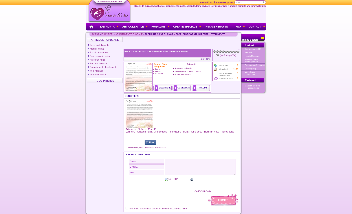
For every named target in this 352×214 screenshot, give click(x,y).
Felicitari (248, 52)
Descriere (164, 88)
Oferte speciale (185, 26)
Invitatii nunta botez (192, 131)
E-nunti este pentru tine (110, 1)
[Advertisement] (182, 42)
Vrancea (159, 73)
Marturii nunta (97, 49)
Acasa (95, 34)
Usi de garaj (250, 69)
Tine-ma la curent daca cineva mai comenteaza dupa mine (158, 208)
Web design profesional (250, 73)
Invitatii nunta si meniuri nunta (188, 71)
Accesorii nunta (145, 131)
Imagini (203, 88)
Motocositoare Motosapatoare (251, 60)
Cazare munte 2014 (254, 49)
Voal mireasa (96, 71)
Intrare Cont (206, 2)
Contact (255, 26)
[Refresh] (192, 180)
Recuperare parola (224, 2)
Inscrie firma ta (216, 26)
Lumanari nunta (98, 74)
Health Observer (252, 56)
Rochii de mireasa (99, 52)
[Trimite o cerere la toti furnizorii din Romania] (253, 40)
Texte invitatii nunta (99, 45)
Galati (157, 71)
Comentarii (183, 88)
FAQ (238, 26)
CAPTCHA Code (203, 191)
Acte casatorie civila (100, 56)
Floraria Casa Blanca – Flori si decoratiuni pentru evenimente (156, 51)
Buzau (158, 69)
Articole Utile (133, 26)
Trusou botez (227, 131)
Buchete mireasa (98, 63)
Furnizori (158, 26)
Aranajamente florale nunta (103, 67)
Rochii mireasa (211, 131)
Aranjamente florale (129, 34)
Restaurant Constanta (255, 65)
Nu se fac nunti (97, 60)
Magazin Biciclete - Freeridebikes (253, 87)
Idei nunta (107, 26)
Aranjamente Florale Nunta (167, 131)
